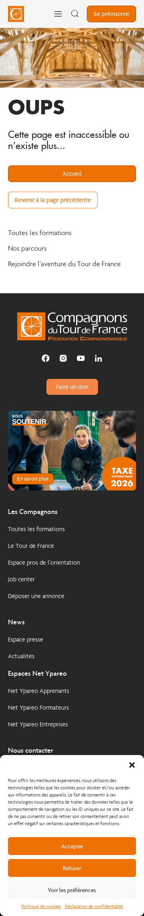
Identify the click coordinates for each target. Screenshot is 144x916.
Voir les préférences (72, 890)
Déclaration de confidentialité (94, 906)
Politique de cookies (41, 906)
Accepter (72, 846)
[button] (132, 765)
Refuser (72, 868)
